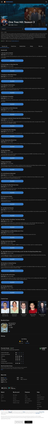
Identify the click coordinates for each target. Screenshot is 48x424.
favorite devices (15, 41)
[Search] (46, 2)
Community (21, 343)
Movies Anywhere (28, 400)
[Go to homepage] (8, 2)
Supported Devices (40, 397)
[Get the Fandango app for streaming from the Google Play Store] (12, 388)
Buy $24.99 (38, 29)
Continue (28, 422)
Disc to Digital (27, 398)
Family (26, 397)
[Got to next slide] (47, 309)
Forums (38, 400)
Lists (26, 395)
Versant (10, 411)
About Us (39, 395)
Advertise (39, 404)
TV (1, 398)
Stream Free (3, 400)
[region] (24, 417)
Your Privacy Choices (19, 422)
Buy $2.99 (12, 60)
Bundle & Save (22, 46)
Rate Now (27, 343)
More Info (40, 46)
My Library (15, 395)
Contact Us (39, 402)
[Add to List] (46, 25)
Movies (2, 397)
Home (2, 395)
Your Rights (38, 413)
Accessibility (39, 406)
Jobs (38, 408)
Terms (24, 411)
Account (14, 397)
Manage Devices (16, 400)
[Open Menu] (2, 2)
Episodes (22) (4, 46)
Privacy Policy (41, 411)
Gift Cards (27, 402)
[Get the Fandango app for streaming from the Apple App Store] (4, 388)
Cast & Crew (13, 46)
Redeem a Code (16, 402)
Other (5, 377)
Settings (14, 398)
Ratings (31, 46)
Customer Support (40, 398)
